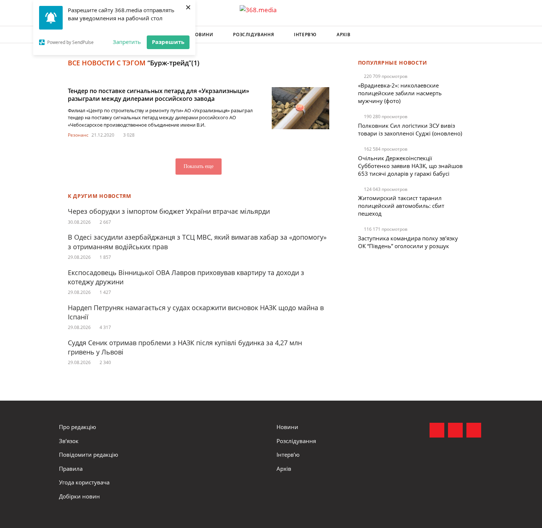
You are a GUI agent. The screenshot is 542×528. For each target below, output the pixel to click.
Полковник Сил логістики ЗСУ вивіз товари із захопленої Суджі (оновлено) (410, 129)
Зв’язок (69, 441)
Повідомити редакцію (88, 454)
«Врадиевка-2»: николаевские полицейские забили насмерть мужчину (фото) (400, 93)
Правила (71, 468)
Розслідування (253, 34)
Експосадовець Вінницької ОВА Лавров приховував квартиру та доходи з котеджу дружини (186, 277)
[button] (476, 35)
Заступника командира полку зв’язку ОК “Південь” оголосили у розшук (408, 242)
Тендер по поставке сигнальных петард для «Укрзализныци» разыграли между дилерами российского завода (158, 95)
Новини (202, 34)
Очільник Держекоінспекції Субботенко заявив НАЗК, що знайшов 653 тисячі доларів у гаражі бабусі (410, 165)
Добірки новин (79, 496)
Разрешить (168, 41)
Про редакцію (77, 427)
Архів (343, 34)
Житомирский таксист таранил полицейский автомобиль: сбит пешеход (401, 205)
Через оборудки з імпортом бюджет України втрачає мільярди (169, 211)
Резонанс (78, 135)
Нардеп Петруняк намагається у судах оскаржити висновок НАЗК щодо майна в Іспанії (196, 312)
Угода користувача (84, 482)
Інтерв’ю (305, 34)
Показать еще (198, 166)
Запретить (127, 41)
